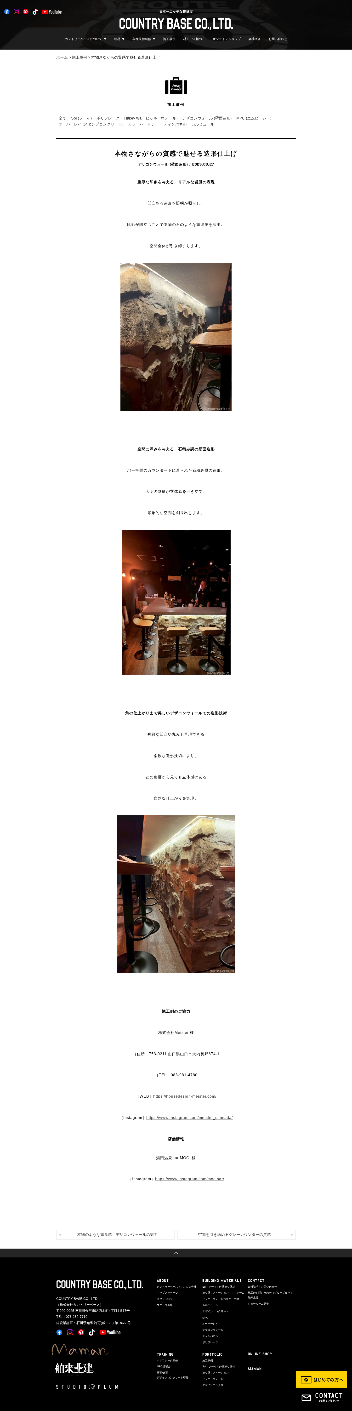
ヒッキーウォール (212, 1378)
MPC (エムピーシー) (253, 118)
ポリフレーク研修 (167, 1360)
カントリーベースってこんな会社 (176, 1286)
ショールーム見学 (258, 1303)
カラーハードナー (143, 124)
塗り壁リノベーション (215, 1372)
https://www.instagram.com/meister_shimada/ (189, 1118)
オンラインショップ (227, 39)
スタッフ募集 (165, 1305)
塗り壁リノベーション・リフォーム (223, 1292)
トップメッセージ (167, 1292)
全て (62, 118)
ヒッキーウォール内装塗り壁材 (220, 1298)
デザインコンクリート (215, 1311)
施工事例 (169, 39)
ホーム (62, 57)
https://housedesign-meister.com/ (184, 1096)
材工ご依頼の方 (194, 39)
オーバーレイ (210, 1323)
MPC (205, 1317)
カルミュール (202, 124)
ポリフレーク (108, 118)
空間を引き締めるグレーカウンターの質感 (234, 1235)
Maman (255, 1369)
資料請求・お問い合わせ (262, 1286)
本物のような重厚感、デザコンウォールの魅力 (117, 1235)
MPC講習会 (163, 1366)
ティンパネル (175, 124)
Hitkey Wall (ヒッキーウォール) (150, 118)
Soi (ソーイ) (81, 118)
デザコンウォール (212, 1329)
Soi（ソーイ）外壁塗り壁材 (218, 1286)
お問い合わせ (277, 39)
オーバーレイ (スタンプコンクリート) (91, 124)
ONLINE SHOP (260, 1354)
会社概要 (254, 39)
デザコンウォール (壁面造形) (207, 118)
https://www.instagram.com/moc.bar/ (189, 1179)
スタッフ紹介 (165, 1298)
